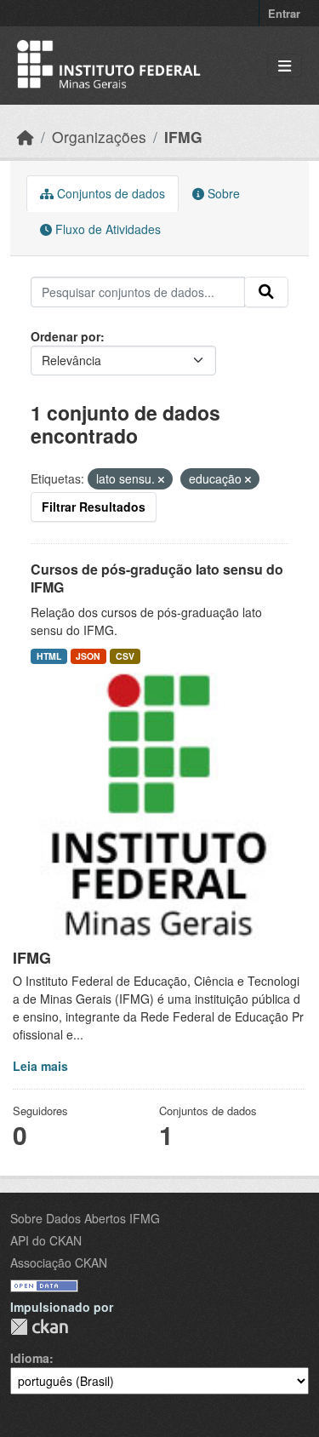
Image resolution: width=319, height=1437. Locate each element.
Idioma (29, 1357)
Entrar (284, 13)
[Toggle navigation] (284, 66)
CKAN (39, 1327)
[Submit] (266, 292)
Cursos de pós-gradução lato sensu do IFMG (157, 578)
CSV (125, 656)
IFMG (183, 136)
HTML (49, 656)
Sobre (222, 193)
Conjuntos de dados (109, 193)
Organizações (99, 136)
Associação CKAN (58, 1262)
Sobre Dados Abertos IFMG (85, 1218)
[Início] (25, 136)
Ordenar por (65, 336)
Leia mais (40, 1065)
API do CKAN (46, 1240)
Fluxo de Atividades (106, 229)
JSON (88, 656)
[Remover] (161, 479)
